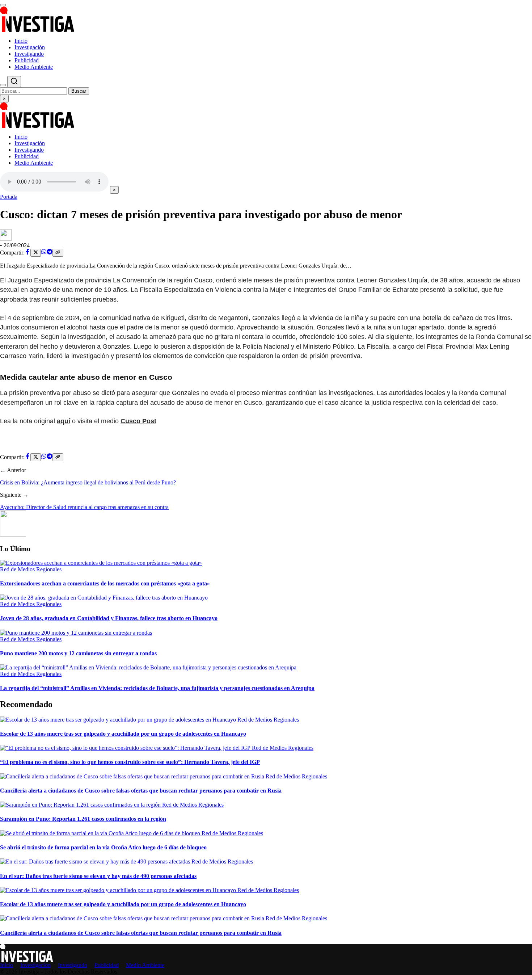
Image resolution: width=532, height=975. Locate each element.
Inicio (21, 41)
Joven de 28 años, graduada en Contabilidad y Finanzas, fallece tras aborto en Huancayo (109, 618)
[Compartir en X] (35, 253)
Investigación (29, 47)
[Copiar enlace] (57, 253)
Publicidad (26, 60)
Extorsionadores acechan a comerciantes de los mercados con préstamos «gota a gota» (105, 583)
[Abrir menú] (3, 5)
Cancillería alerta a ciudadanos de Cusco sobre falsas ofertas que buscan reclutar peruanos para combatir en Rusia (141, 790)
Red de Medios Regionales (31, 569)
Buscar (78, 91)
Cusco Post (138, 421)
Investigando (29, 54)
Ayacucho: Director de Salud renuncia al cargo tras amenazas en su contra (84, 507)
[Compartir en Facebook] (27, 252)
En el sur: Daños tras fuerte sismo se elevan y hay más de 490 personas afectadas (98, 876)
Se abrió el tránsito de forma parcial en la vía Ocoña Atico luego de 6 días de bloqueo (103, 847)
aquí (63, 421)
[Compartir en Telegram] (49, 252)
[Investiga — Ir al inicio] (266, 19)
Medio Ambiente (33, 67)
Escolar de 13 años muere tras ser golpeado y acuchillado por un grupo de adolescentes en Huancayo (123, 734)
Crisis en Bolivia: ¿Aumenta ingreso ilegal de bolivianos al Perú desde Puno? (88, 482)
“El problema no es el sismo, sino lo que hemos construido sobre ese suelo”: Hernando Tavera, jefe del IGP (130, 762)
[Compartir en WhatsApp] (44, 252)
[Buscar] (3, 85)
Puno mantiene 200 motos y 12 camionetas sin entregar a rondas (78, 653)
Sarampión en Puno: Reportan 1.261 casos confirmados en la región (83, 819)
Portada (8, 197)
